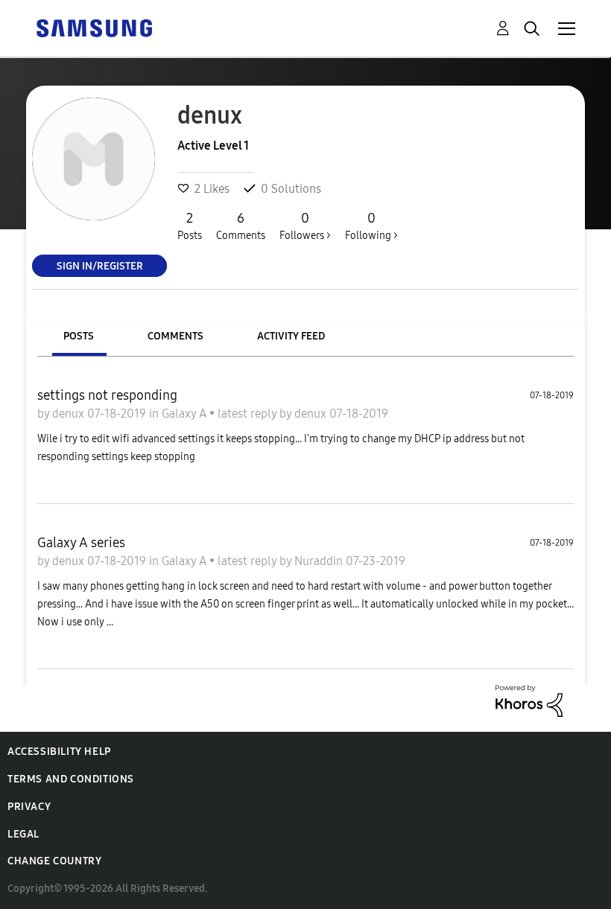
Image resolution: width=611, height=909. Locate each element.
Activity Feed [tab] (291, 336)
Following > (371, 226)
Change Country (54, 861)
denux (69, 413)
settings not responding (107, 395)
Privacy (29, 806)
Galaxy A (185, 413)
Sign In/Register (100, 265)
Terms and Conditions (70, 779)
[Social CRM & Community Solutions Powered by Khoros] (529, 699)
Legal (23, 834)
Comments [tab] (175, 336)
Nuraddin (320, 561)
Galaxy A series (81, 543)
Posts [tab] (78, 336)
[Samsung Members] (94, 27)
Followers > (305, 226)
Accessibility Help (59, 751)
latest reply (248, 413)
